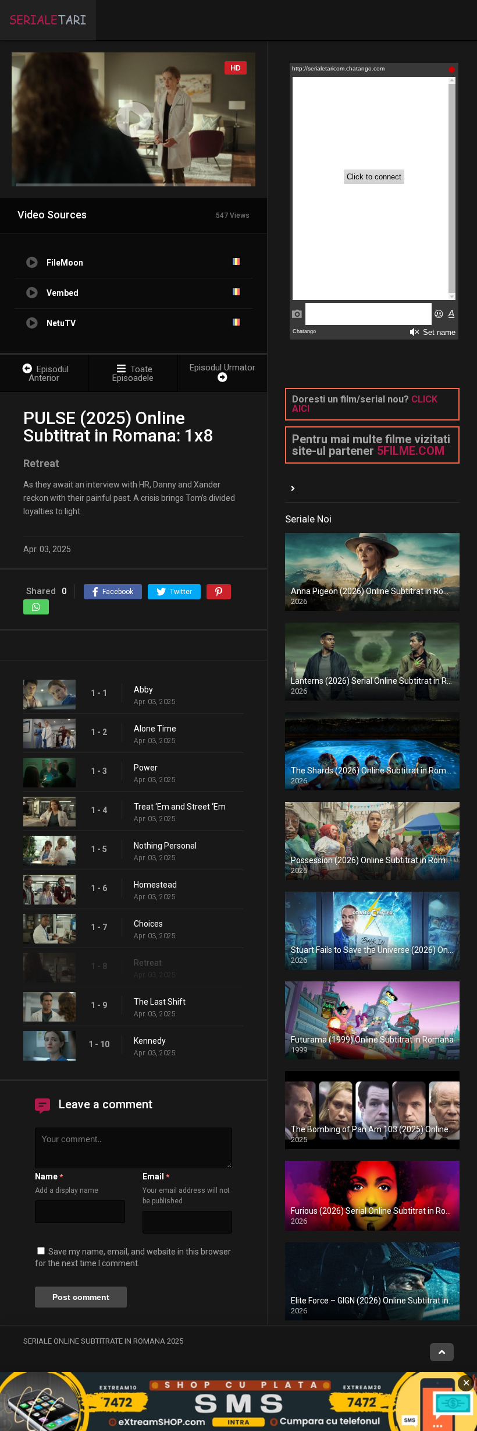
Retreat (148, 962)
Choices (148, 923)
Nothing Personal (165, 845)
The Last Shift (160, 1001)
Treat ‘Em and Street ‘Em (180, 806)
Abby (143, 689)
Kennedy (150, 1040)
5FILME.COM (410, 451)
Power (146, 767)
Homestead (155, 884)
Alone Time (155, 728)
